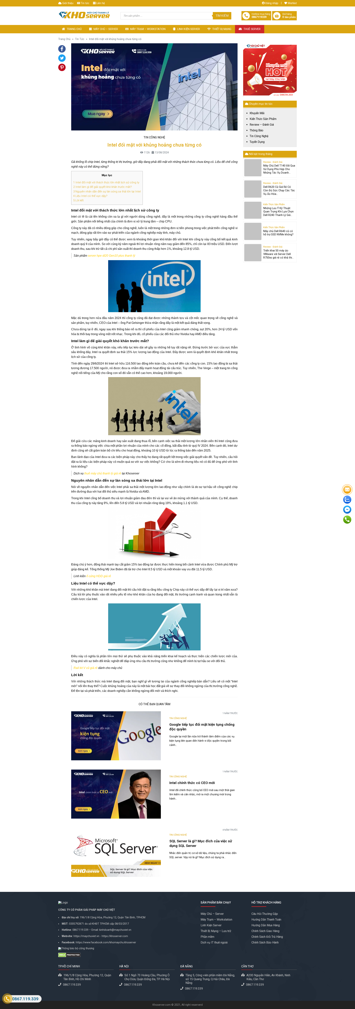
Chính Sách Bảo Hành (265, 942)
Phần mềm (207, 937)
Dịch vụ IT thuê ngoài (214, 942)
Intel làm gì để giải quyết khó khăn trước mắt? (103, 187)
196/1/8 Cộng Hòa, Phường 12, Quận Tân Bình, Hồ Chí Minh (87, 977)
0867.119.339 (80, 929)
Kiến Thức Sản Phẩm (263, 118)
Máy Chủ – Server (105, 29)
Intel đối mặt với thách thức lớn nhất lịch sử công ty (106, 182)
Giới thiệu (67, 3)
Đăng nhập (271, 3)
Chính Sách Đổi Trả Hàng (267, 937)
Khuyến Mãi (257, 113)
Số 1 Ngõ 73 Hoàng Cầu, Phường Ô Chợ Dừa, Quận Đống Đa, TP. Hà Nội (147, 977)
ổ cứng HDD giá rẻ (98, 576)
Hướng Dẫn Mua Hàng (265, 925)
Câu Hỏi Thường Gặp (264, 914)
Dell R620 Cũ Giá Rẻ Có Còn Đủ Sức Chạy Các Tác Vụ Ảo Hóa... (279, 190)
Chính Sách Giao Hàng (265, 931)
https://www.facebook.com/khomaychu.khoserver (106, 942)
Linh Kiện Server (188, 29)
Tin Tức (79, 39)
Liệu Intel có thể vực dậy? (90, 196)
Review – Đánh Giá (262, 124)
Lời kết (78, 200)
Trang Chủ (74, 29)
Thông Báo (256, 130)
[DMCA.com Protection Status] (126, 955)
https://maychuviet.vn (86, 936)
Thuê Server (252, 29)
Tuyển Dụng (257, 141)
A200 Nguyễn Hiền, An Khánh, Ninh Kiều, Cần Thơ (268, 977)
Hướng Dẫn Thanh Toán (266, 919)
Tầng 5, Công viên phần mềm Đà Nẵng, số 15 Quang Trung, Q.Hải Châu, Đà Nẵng (210, 979)
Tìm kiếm (222, 15)
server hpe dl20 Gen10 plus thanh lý (111, 255)
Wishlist (292, 3)
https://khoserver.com (115, 936)
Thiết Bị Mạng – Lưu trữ (216, 931)
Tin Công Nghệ (154, 137)
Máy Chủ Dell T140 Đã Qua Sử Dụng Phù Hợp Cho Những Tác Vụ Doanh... (279, 169)
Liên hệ (100, 3)
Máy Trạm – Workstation (147, 29)
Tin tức (84, 3)
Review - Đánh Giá (272, 162)
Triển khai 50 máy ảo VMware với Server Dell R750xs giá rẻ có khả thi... (278, 254)
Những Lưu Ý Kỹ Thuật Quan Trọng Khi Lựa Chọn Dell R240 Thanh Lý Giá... (278, 212)
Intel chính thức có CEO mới (192, 783)
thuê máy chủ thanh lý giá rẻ (102, 473)
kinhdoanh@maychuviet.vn (115, 929)
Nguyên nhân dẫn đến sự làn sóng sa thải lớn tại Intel (107, 191)
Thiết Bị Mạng (221, 29)
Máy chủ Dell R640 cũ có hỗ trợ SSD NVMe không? (278, 233)
